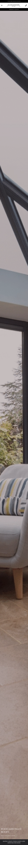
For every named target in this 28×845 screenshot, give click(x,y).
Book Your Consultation (8, 835)
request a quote (14, 9)
